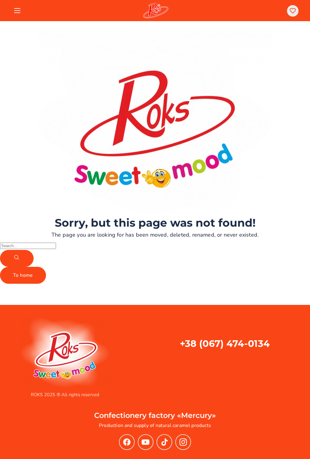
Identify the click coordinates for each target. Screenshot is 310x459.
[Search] (17, 258)
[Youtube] (145, 442)
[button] (293, 11)
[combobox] (28, 246)
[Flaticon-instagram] (183, 442)
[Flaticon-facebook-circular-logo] (127, 442)
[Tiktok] (164, 442)
